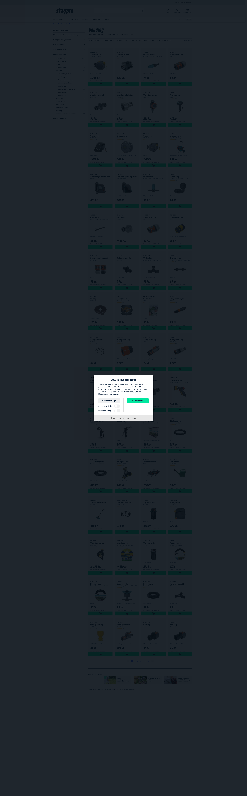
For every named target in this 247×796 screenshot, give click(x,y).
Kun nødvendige (109, 400)
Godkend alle (137, 400)
